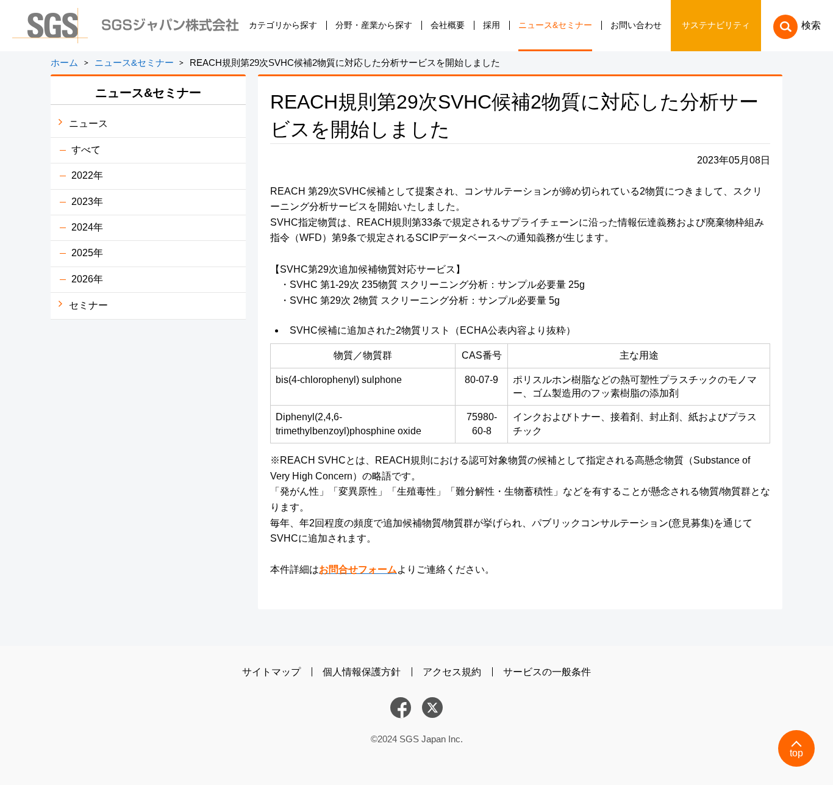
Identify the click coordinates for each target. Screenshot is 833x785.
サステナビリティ (716, 25)
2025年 (87, 253)
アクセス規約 (452, 672)
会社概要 (448, 25)
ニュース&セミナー (555, 25)
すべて (86, 150)
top (796, 753)
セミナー (88, 305)
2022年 (87, 175)
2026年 (87, 279)
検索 (811, 25)
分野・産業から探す (373, 25)
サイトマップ (271, 672)
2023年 (87, 201)
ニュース (88, 123)
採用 (491, 25)
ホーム (64, 62)
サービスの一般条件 (547, 672)
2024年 (87, 227)
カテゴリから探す (283, 25)
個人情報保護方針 (362, 672)
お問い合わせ (636, 25)
